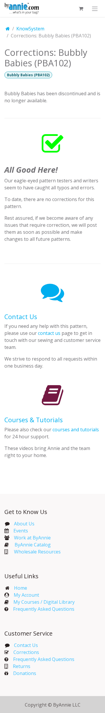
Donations (24, 673)
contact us (49, 333)
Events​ (20, 530)
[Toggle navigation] (95, 8)
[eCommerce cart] (81, 8)
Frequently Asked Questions (43, 609)
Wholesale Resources (37, 551)
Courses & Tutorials (33, 420)
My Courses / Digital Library (42, 602)
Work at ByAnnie (32, 537)
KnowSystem (30, 28)
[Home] (8, 28)
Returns (21, 666)
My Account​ (26, 595)
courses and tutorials (75, 429)
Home (20, 588)
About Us (24, 523)
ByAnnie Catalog (33, 544)
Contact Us (20, 316)
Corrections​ (26, 652)
